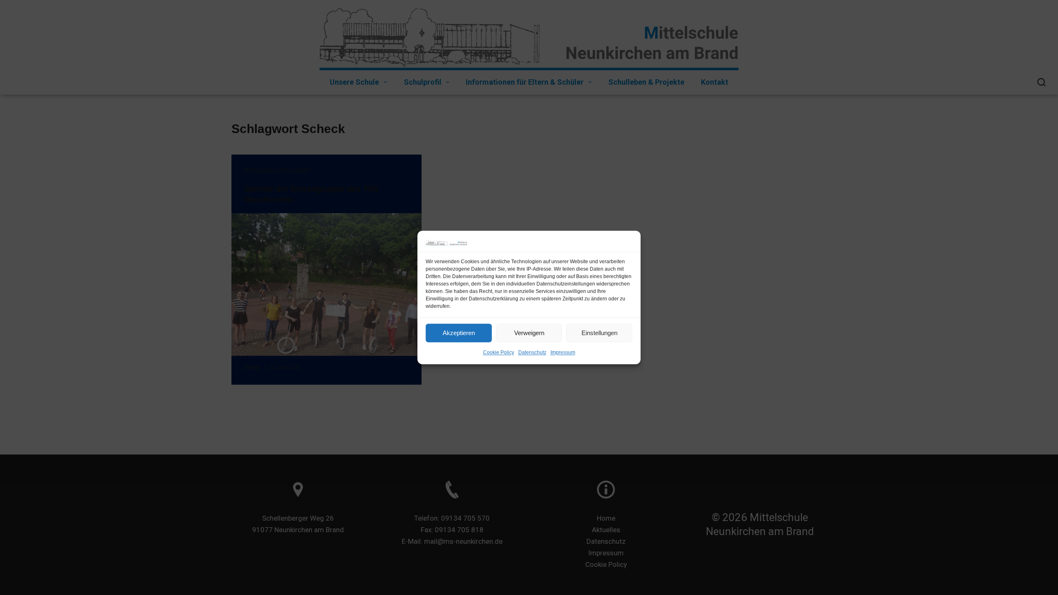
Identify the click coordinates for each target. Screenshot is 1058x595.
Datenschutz (532, 353)
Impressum (562, 353)
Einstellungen (599, 332)
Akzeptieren (459, 332)
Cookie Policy (498, 353)
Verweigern (529, 332)
